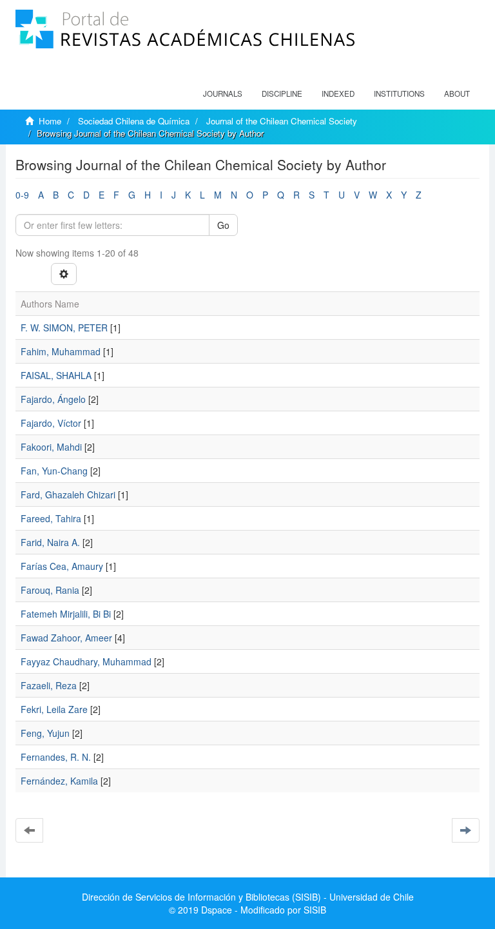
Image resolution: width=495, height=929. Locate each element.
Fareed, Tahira (51, 518)
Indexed (338, 93)
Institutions (399, 93)
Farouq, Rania (50, 589)
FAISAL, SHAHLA (56, 375)
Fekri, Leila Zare (54, 709)
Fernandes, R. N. (56, 756)
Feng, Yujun (45, 733)
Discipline (282, 93)
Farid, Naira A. (50, 542)
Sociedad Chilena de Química (133, 121)
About (457, 93)
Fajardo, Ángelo (53, 399)
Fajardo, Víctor (51, 422)
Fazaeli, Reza (49, 685)
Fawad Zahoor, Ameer (66, 637)
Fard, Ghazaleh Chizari (68, 494)
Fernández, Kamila (59, 780)
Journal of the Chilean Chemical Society (281, 121)
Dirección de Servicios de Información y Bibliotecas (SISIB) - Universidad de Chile (248, 896)
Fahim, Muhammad (61, 351)
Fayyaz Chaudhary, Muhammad (86, 661)
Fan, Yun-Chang (54, 470)
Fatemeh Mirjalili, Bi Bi (66, 613)
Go (223, 225)
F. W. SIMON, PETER (64, 327)
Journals (222, 93)
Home (50, 121)
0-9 (22, 194)
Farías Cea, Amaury (62, 566)
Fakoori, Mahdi (51, 446)
